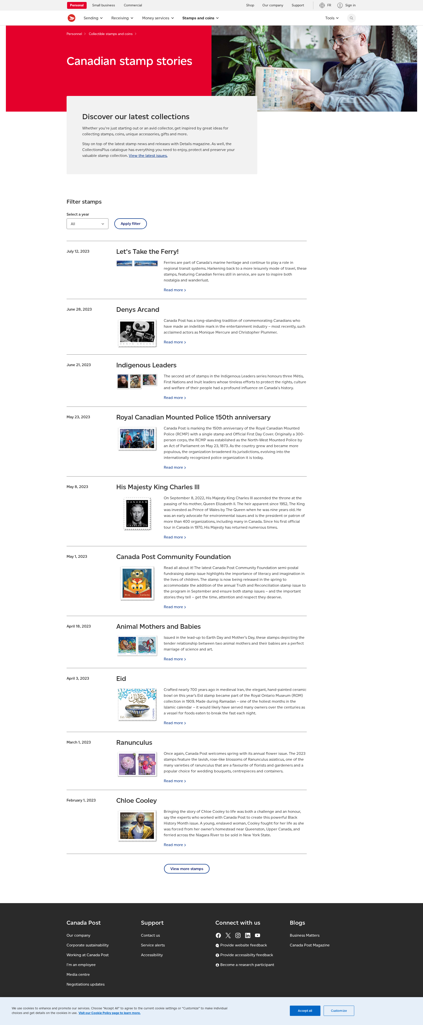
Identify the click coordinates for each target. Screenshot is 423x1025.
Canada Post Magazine (310, 945)
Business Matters (304, 935)
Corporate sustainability (88, 945)
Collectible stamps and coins (111, 34)
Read (173, 290)
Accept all (305, 1011)
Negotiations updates (86, 984)
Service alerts (153, 945)
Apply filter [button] (131, 223)
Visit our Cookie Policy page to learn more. (110, 1013)
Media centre (78, 974)
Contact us (150, 935)
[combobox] (87, 223)
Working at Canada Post (88, 955)
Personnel (74, 34)
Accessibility (152, 955)
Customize (339, 1011)
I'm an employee (81, 964)
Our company (78, 935)
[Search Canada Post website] (351, 18)
